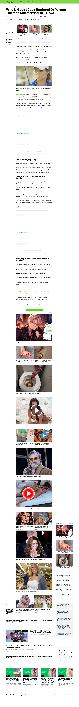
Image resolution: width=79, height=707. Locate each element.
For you (46, 1)
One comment (9, 16)
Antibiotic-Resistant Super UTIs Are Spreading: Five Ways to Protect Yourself (63, 586)
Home (18, 1)
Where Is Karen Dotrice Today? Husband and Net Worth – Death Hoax (9, 611)
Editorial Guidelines (50, 694)
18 (59, 654)
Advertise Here (52, 1)
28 (66, 656)
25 (59, 656)
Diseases (29, 1)
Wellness (21, 1)
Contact (71, 694)
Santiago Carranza (21, 94)
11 (59, 652)
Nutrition (40, 1)
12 (61, 652)
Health (25, 1)
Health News (34, 1)
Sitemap (67, 694)
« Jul (57, 662)
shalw (7, 31)
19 (61, 654)
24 (57, 656)
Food (44, 1)
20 (64, 654)
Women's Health (26, 675)
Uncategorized (11, 7)
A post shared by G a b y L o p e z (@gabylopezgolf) (32, 151)
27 (64, 656)
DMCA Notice (56, 694)
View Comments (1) (34, 310)
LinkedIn (34, 96)
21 (66, 654)
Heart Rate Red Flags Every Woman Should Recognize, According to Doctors (63, 580)
